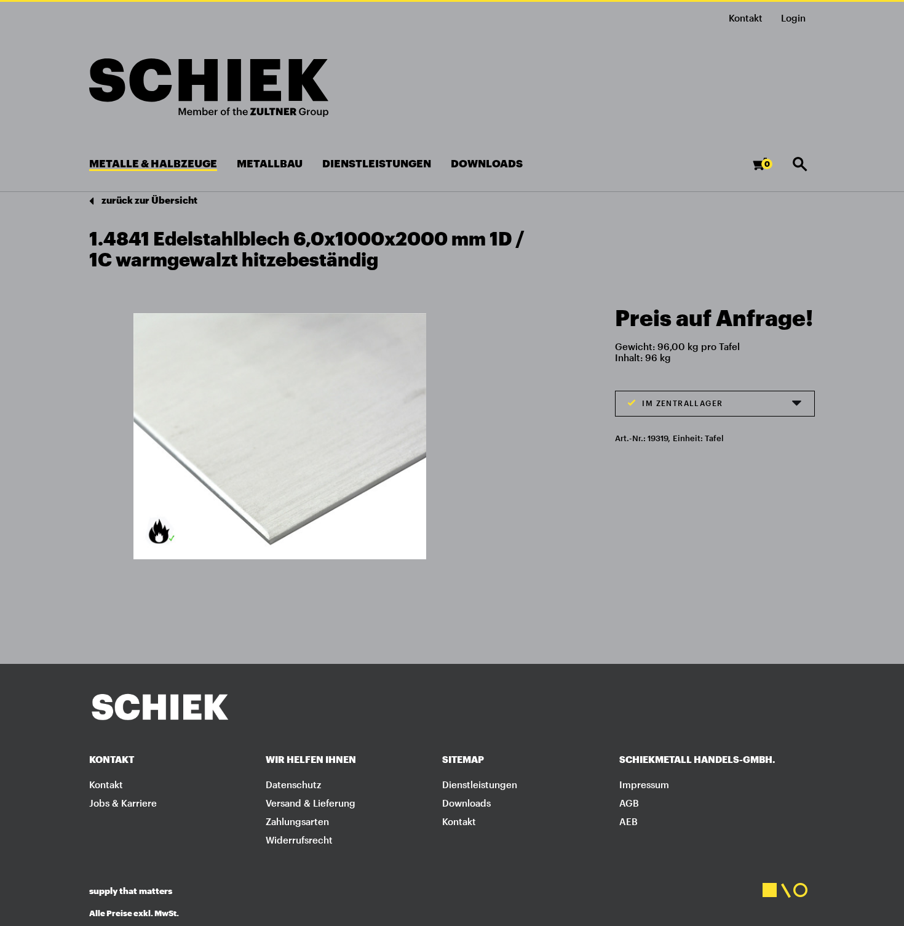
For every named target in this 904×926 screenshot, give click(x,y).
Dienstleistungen (479, 784)
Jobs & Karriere (123, 802)
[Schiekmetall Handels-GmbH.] (208, 87)
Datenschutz (293, 784)
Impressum (644, 784)
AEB (628, 821)
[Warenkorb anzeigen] (770, 169)
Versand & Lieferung (310, 802)
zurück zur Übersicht (148, 200)
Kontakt (746, 17)
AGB (629, 802)
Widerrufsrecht (299, 839)
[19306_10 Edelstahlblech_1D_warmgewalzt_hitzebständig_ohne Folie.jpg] (279, 435)
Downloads (466, 802)
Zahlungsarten (297, 821)
